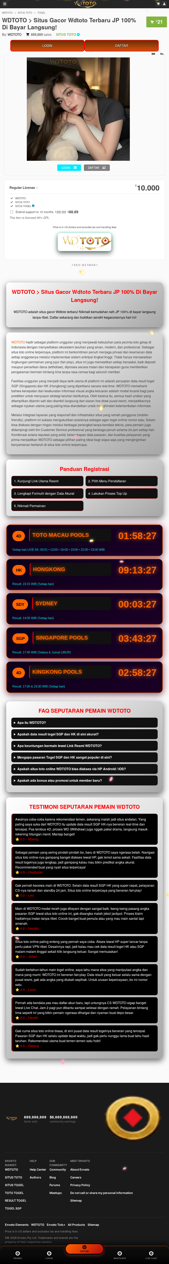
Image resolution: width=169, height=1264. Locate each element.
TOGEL (41, 12)
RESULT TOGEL (15, 1200)
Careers (75, 1177)
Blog (52, 1177)
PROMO (18, 1258)
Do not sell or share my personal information (101, 1193)
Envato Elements (17, 1224)
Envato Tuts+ (56, 1224)
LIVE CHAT (151, 1258)
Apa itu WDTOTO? (31, 722)
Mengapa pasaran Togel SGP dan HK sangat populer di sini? (64, 757)
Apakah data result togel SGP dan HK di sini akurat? (58, 734)
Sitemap (76, 1200)
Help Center (38, 1169)
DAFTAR (121, 45)
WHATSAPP (120, 1258)
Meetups (55, 1193)
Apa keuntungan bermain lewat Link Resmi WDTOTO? (59, 745)
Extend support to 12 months (47, 212)
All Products (76, 1224)
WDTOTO (7, 12)
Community (57, 1169)
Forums (54, 1185)
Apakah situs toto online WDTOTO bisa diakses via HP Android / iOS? (71, 768)
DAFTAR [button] (93, 168)
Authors (35, 1177)
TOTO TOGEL (14, 1193)
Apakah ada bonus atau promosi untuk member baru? (59, 780)
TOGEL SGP (13, 1208)
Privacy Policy (80, 1185)
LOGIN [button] (65, 168)
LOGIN (47, 45)
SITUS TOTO (25, 12)
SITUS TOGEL (14, 1185)
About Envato (79, 1169)
